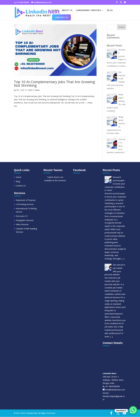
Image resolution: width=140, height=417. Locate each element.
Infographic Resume (25, 220)
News (37, 90)
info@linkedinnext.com (115, 389)
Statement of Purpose (26, 200)
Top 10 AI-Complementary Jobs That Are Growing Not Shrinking (54, 83)
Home (55, 10)
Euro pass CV (21, 216)
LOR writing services (25, 204)
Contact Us (61, 17)
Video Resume (22, 224)
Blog (110, 10)
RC (18, 90)
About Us (67, 10)
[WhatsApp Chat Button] (133, 410)
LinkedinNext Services (88, 10)
